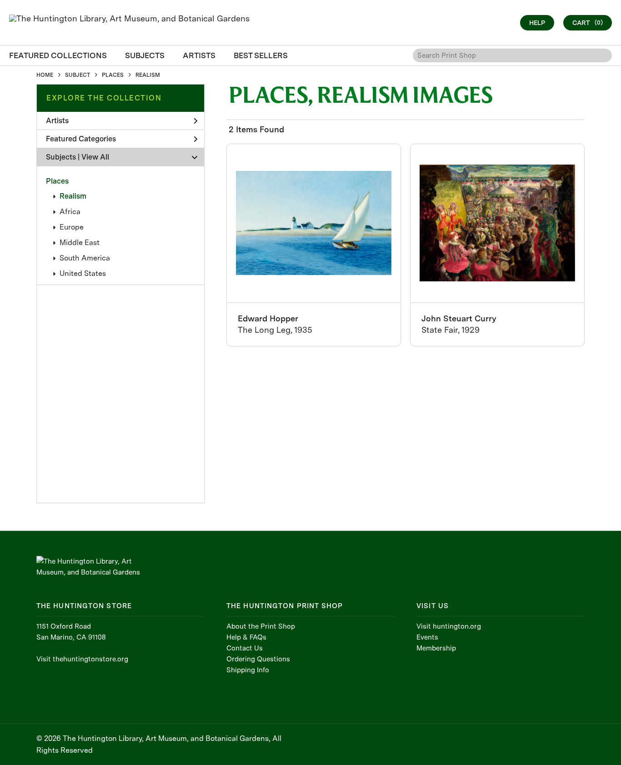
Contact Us (244, 648)
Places (57, 181)
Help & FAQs (246, 637)
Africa (70, 211)
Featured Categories (81, 139)
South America (85, 258)
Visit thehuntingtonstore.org (82, 659)
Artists (57, 120)
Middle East (80, 242)
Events (427, 637)
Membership (436, 648)
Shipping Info (247, 670)
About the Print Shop (260, 626)
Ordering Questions (258, 659)
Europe (72, 227)
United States (83, 273)
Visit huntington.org (448, 626)
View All (95, 157)
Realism (73, 196)
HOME (44, 75)
